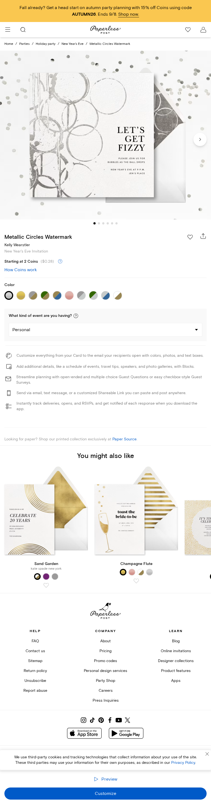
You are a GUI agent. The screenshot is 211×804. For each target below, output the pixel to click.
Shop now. (128, 14)
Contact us (35, 651)
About (105, 641)
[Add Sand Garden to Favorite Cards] (46, 585)
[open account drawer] (203, 29)
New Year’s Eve (73, 44)
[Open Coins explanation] (60, 261)
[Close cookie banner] (207, 754)
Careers (106, 690)
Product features (176, 670)
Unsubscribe (35, 680)
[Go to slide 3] (103, 223)
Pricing (105, 651)
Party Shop (105, 680)
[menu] (7, 29)
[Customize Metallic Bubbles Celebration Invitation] (105, 135)
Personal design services (105, 670)
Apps (176, 680)
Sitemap (35, 660)
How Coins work (20, 270)
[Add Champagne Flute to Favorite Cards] (136, 581)
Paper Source (124, 439)
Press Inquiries (106, 700)
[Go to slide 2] (99, 223)
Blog (176, 641)
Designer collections (176, 660)
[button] (76, 316)
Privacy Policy (183, 762)
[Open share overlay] (203, 236)
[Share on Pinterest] (101, 720)
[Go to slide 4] (108, 223)
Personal (21, 330)
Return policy (35, 670)
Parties (24, 44)
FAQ (35, 641)
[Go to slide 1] (94, 223)
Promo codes (105, 660)
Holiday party (45, 44)
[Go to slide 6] (116, 223)
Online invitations (176, 651)
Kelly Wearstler (17, 245)
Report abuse (35, 690)
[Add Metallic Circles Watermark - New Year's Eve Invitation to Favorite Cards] (190, 237)
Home (8, 44)
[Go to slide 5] (112, 223)
